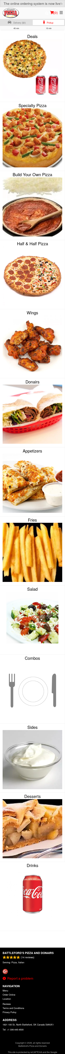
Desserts (32, 796)
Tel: (13, 1029)
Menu (5, 990)
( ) (56, 12)
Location (7, 998)
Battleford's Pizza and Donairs (28, 953)
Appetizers (32, 451)
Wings (32, 313)
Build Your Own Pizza (32, 174)
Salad (32, 589)
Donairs (32, 382)
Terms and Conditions (13, 1008)
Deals (32, 36)
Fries (32, 520)
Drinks (32, 865)
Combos (32, 658)
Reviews (7, 1004)
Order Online (9, 994)
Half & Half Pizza (32, 243)
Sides (32, 727)
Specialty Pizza (32, 105)
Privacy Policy (9, 1012)
